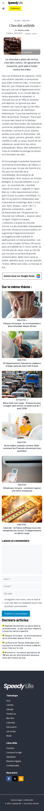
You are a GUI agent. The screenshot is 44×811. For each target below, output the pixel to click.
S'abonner (15, 8)
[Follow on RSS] (21, 778)
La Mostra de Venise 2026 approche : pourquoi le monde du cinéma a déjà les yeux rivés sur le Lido (21, 645)
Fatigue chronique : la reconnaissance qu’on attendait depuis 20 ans (22, 324)
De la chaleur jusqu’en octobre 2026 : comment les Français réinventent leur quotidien (22, 448)
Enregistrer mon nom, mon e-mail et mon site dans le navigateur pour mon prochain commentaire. (23, 603)
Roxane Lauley (23, 30)
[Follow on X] (14, 778)
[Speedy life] (15, 3)
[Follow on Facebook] (8, 778)
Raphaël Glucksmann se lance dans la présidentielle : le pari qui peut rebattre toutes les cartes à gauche (21, 628)
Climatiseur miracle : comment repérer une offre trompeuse (22, 489)
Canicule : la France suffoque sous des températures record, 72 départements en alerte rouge (22, 530)
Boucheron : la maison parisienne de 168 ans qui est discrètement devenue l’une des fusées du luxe (21, 655)
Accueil (17, 20)
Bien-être (25, 20)
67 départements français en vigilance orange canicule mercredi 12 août (22, 364)
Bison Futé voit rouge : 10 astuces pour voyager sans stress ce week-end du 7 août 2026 (22, 406)
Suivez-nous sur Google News (19, 275)
